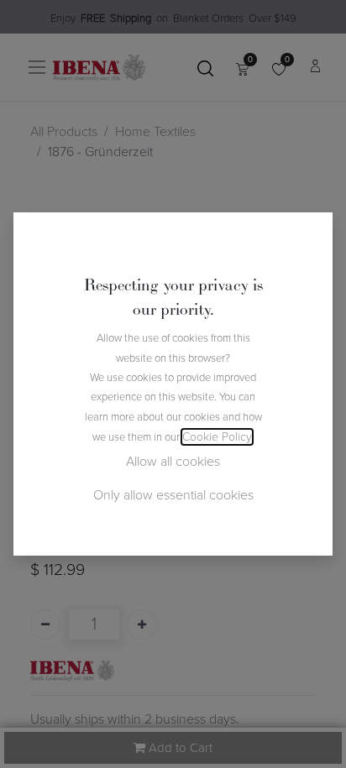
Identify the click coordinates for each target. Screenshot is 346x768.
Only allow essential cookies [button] (173, 495)
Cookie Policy (217, 437)
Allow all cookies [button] (173, 461)
